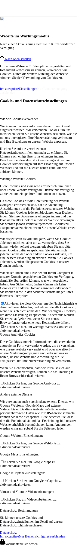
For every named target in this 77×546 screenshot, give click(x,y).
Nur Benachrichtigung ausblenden (42, 536)
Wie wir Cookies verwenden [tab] (19, 119)
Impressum (10, 81)
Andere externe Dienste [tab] (16, 394)
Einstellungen (28, 89)
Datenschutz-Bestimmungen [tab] (19, 510)
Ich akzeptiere (9, 89)
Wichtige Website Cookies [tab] (18, 179)
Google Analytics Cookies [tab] (18, 334)
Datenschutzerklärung (46, 81)
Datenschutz (8, 532)
